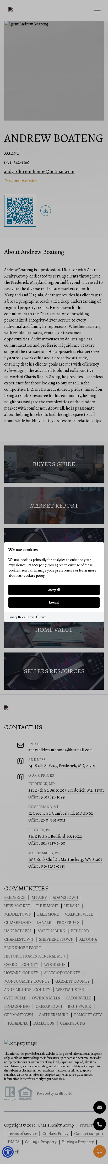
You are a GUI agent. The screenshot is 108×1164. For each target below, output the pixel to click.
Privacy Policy (16, 617)
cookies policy (34, 575)
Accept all (54, 590)
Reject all (54, 602)
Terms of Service (36, 617)
